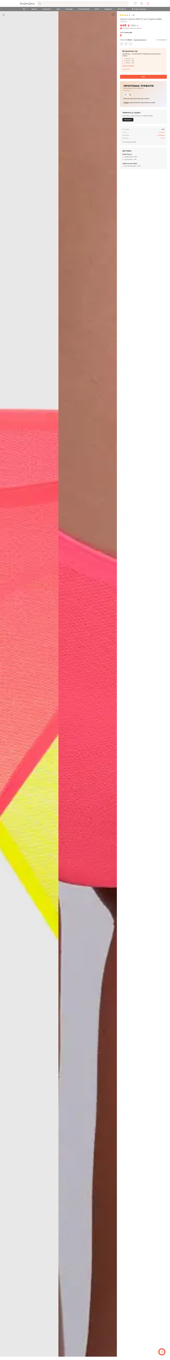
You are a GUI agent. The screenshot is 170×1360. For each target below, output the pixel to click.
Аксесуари (69, 9)
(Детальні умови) (128, 66)
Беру (143, 76)
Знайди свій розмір (140, 9)
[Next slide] (113, 684)
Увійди (126, 102)
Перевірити (128, 119)
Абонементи (122, 9)
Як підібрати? (162, 40)
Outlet (97, 9)
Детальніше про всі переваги (134, 88)
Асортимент (126, 69)
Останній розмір (83, 9)
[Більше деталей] (129, 142)
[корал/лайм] (121, 35)
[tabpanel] (143, 98)
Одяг (58, 9)
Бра (24, 9)
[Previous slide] (3, 684)
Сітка (162, 138)
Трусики (34, 9)
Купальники (46, 9)
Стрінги (161, 132)
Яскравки (161, 135)
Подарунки (108, 9)
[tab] (126, 95)
